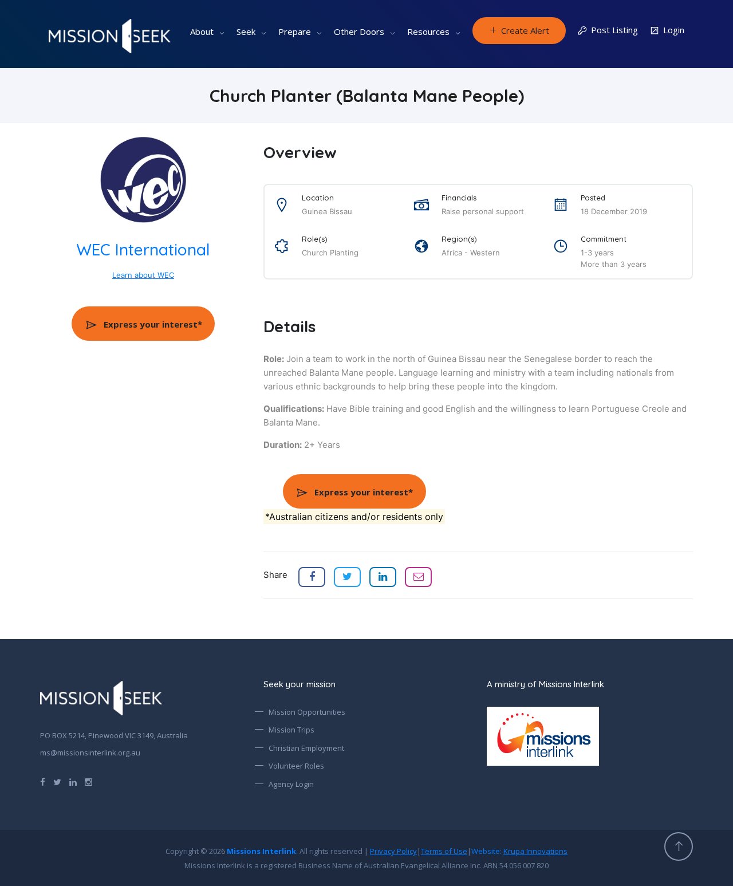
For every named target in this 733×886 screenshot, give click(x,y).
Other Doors (359, 31)
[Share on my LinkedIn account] (382, 577)
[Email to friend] (418, 577)
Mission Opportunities (307, 712)
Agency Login (291, 784)
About (202, 31)
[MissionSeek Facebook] (42, 781)
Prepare (294, 31)
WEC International (143, 249)
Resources (428, 31)
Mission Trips (291, 729)
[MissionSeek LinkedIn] (73, 781)
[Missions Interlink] (590, 736)
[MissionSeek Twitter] (57, 781)
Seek (246, 31)
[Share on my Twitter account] (347, 577)
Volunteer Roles (296, 766)
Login (673, 30)
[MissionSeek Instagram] (88, 781)
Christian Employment (306, 748)
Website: (519, 851)
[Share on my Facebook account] (311, 577)
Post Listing (614, 30)
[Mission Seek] (101, 698)
